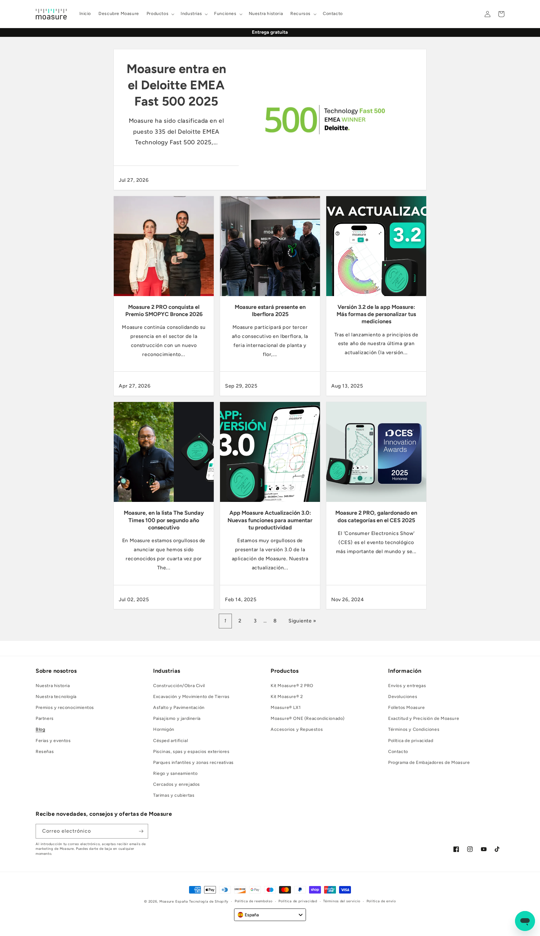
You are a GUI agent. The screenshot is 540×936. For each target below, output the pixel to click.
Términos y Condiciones (413, 729)
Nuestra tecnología (56, 696)
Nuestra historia (53, 685)
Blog (40, 729)
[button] (160, 13)
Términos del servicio (341, 901)
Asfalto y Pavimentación (179, 707)
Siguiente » (302, 621)
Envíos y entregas (407, 685)
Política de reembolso (253, 901)
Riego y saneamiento (175, 773)
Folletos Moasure (406, 707)
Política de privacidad (410, 740)
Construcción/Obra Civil (179, 685)
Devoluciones (402, 696)
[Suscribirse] (141, 831)
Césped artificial (170, 740)
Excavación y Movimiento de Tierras (191, 696)
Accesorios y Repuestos (297, 729)
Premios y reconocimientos (65, 707)
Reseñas (45, 751)
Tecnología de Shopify (208, 901)
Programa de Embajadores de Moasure (429, 762)
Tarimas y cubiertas (173, 795)
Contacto (398, 751)
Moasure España (173, 901)
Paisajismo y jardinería (177, 718)
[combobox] (270, 915)
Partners (45, 718)
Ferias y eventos (53, 740)
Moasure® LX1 (286, 707)
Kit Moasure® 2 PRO (292, 685)
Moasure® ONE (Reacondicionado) (308, 718)
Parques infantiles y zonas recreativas (193, 762)
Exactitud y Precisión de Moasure (423, 718)
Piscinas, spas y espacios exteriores (191, 751)
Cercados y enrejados (176, 784)
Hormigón (163, 729)
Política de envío (381, 901)
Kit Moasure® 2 (287, 696)
